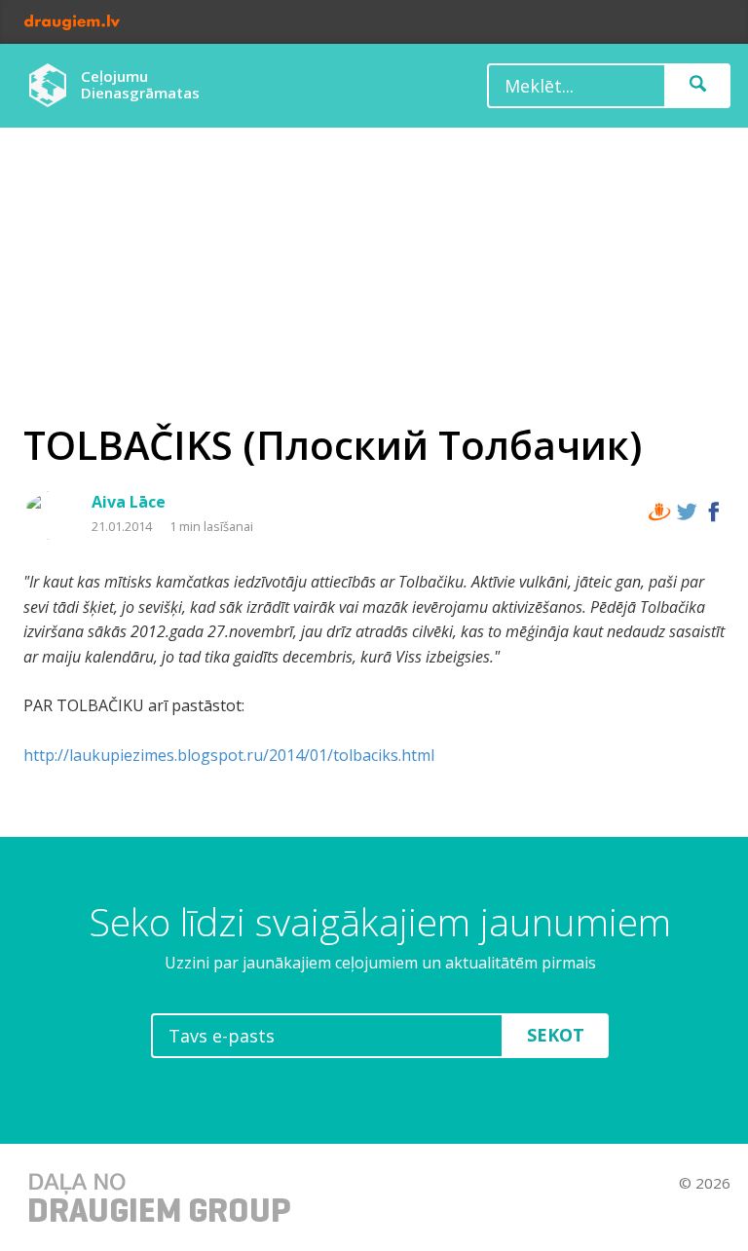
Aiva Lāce (129, 501)
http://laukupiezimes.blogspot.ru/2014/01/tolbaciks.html (228, 755)
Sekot (555, 1034)
